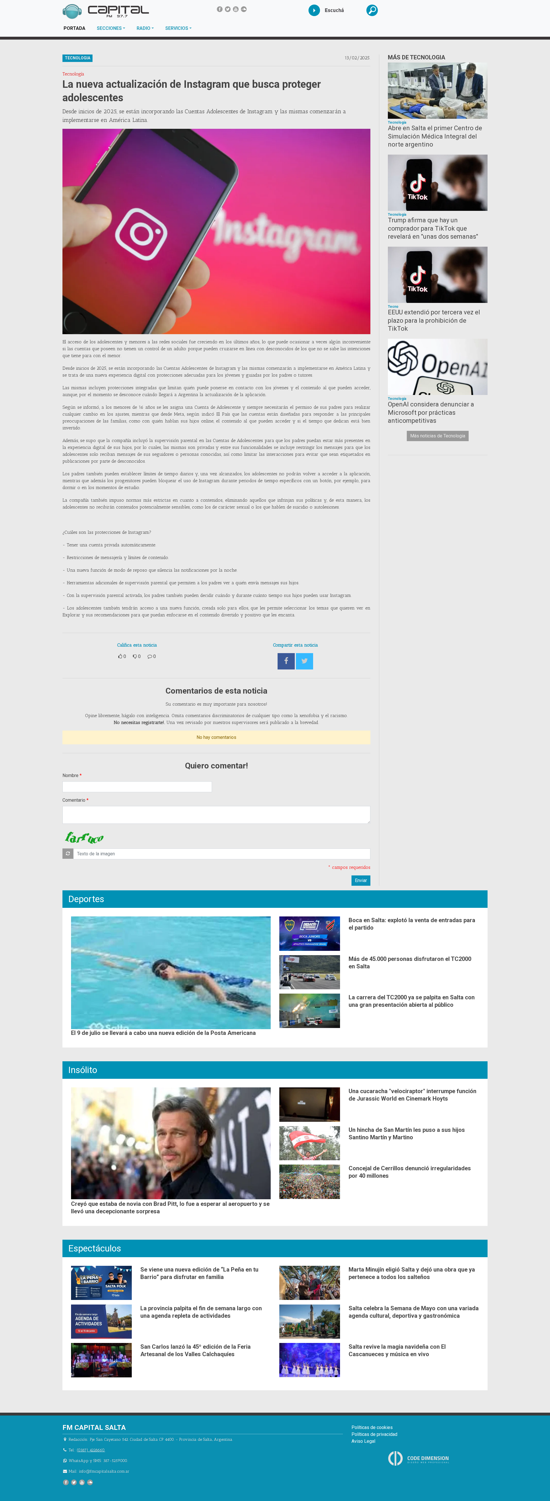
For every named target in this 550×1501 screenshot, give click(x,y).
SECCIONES (109, 28)
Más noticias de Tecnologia (437, 436)
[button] (376, 10)
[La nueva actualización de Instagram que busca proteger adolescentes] (216, 231)
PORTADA (77, 28)
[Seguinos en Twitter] (228, 9)
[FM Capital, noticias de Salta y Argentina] (105, 11)
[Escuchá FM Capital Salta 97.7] (319, 10)
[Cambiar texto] (67, 853)
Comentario (73, 800)
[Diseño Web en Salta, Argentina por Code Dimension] (419, 1458)
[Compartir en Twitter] (304, 661)
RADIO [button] (143, 28)
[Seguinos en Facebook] (220, 9)
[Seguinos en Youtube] (236, 9)
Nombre (70, 775)
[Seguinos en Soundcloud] (244, 9)
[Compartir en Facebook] (286, 661)
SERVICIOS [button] (176, 28)
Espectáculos (94, 1248)
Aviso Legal (363, 1441)
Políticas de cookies (372, 1427)
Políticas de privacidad (374, 1434)
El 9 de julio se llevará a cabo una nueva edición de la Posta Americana (163, 1032)
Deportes (86, 898)
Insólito (82, 1069)
